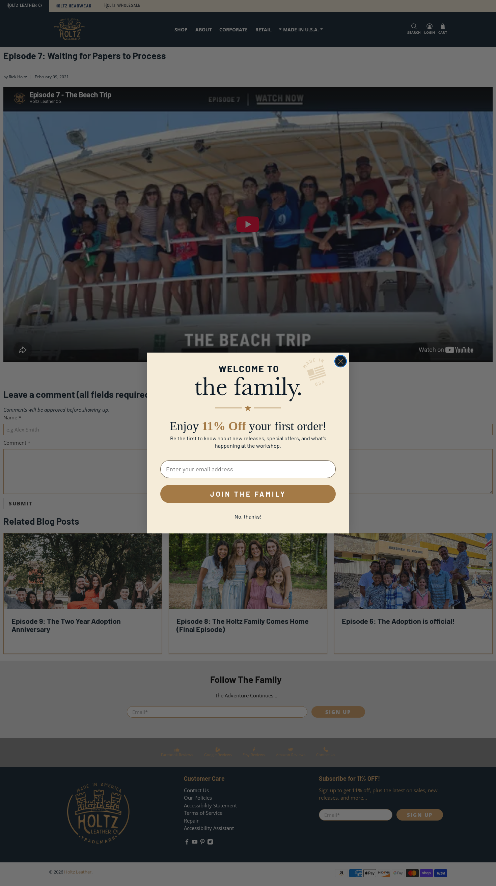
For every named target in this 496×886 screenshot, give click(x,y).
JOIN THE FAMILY (248, 494)
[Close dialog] (341, 361)
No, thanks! (248, 516)
